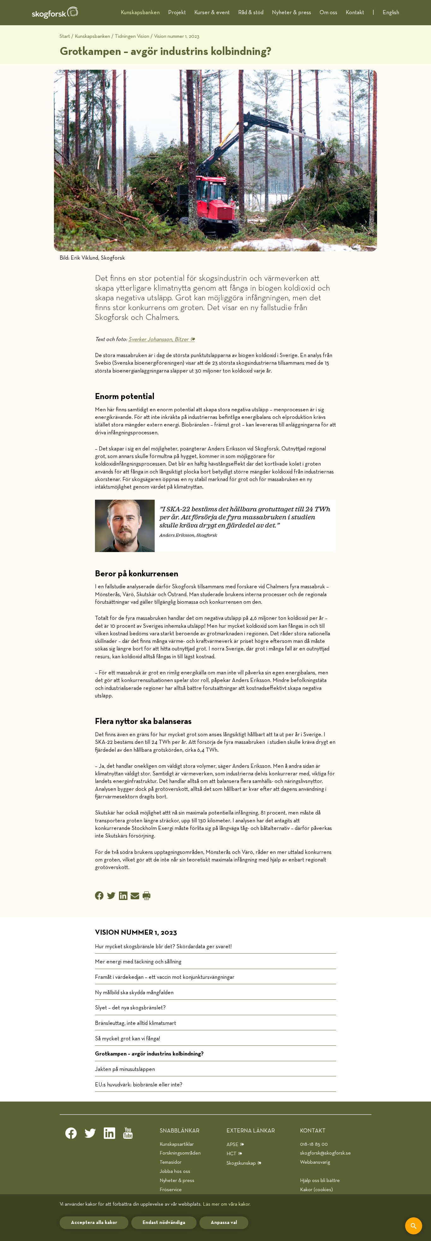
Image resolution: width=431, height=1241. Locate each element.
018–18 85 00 (314, 1144)
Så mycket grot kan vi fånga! (127, 1039)
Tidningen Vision (132, 36)
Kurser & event (212, 12)
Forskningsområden (180, 1153)
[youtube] (128, 1135)
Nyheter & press (291, 12)
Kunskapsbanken (140, 12)
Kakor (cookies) (316, 1189)
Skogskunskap (241, 1163)
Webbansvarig (315, 1162)
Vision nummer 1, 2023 (176, 36)
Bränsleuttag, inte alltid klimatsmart (135, 1023)
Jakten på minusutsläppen (125, 1069)
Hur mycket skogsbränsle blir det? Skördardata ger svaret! (163, 947)
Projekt (177, 12)
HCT (232, 1153)
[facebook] (71, 1135)
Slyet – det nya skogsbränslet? (130, 1008)
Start (65, 36)
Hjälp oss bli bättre (320, 1180)
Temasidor (170, 1162)
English (391, 12)
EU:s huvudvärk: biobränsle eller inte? (138, 1085)
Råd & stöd (250, 12)
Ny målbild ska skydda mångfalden (134, 993)
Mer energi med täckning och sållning (138, 962)
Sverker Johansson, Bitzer (158, 339)
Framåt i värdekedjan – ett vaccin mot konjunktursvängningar (164, 977)
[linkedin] (109, 1135)
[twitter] (90, 1135)
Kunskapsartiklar (177, 1144)
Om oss (328, 12)
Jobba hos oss (175, 1171)
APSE (233, 1144)
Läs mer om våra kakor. (227, 1204)
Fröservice (171, 1189)
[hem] (55, 13)
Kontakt (355, 12)
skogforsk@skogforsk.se (325, 1153)
